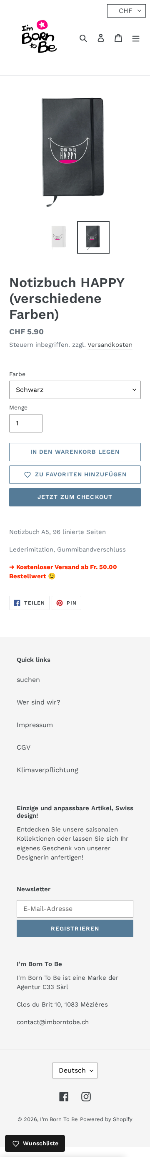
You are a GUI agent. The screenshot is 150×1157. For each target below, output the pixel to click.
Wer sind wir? (38, 702)
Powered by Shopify (106, 1119)
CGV (23, 747)
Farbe (17, 374)
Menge (18, 407)
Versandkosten (110, 344)
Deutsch (72, 1070)
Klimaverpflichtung (47, 770)
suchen (28, 680)
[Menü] (136, 37)
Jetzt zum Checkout (75, 496)
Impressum (35, 725)
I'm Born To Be (59, 1119)
